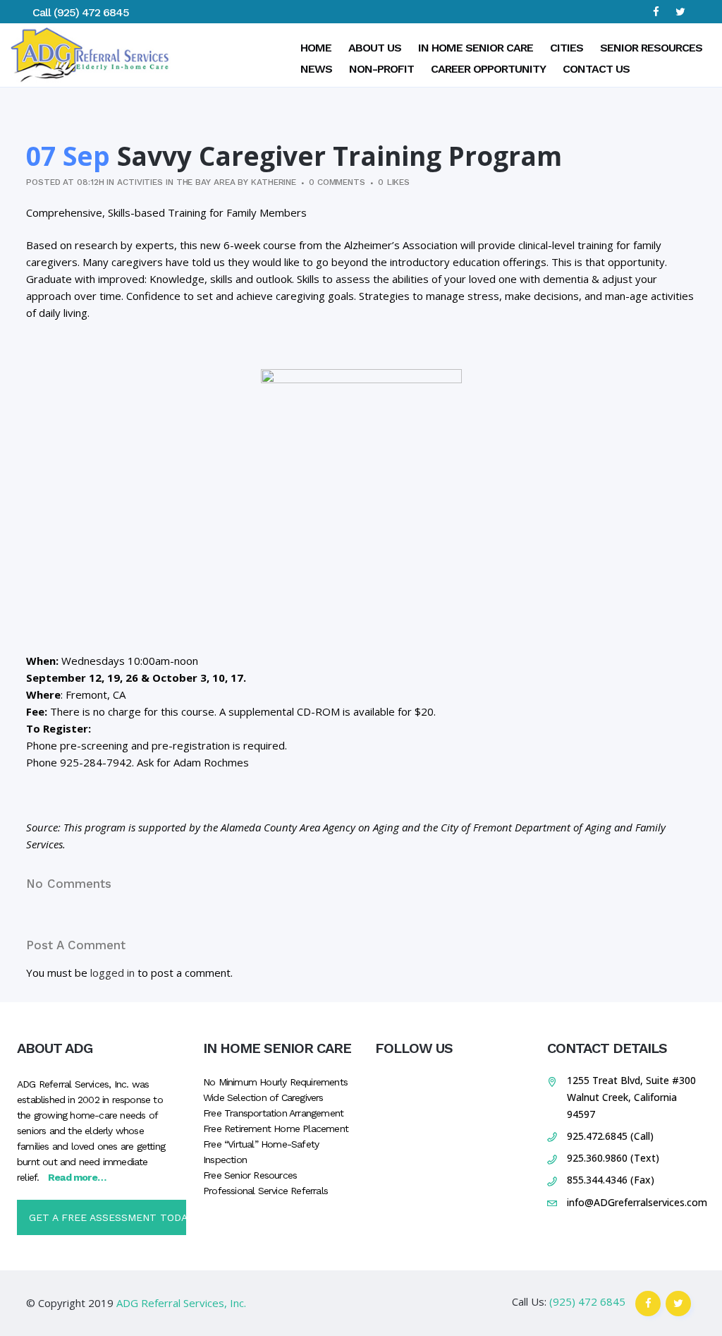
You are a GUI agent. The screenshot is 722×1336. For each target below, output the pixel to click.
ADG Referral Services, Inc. (181, 1303)
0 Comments (337, 182)
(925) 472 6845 (91, 12)
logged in (112, 972)
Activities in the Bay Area (176, 182)
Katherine (273, 182)
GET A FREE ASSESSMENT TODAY (107, 1217)
